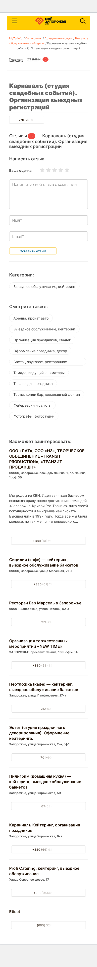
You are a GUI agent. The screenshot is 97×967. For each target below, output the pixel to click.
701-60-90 (49, 757)
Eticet (14, 911)
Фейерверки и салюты (32, 405)
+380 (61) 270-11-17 (49, 584)
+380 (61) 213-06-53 (48, 541)
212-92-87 (48, 709)
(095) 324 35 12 (48, 925)
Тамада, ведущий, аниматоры (39, 373)
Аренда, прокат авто (30, 318)
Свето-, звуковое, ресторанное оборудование (40, 363)
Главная (16, 59)
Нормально (51, 170)
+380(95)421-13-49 (49, 893)
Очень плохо (39, 170)
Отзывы (34, 59)
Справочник (33, 38)
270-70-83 (27, 120)
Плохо (45, 170)
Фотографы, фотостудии (33, 416)
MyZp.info (15, 38)
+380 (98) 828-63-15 (49, 665)
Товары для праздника (33, 383)
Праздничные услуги (58, 38)
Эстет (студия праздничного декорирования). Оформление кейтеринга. (39, 733)
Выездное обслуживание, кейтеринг (44, 286)
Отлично (63, 170)
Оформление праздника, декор (40, 351)
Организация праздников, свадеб (42, 340)
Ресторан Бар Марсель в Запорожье (45, 602)
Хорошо (57, 170)
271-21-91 (48, 622)
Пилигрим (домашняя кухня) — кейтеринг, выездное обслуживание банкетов (45, 782)
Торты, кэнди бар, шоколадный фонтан (46, 394)
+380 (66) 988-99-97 (48, 849)
